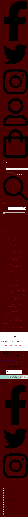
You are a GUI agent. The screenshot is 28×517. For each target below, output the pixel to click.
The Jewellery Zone (14, 262)
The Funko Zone (13, 250)
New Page (5, 229)
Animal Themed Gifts (14, 302)
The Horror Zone (13, 259)
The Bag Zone (13, 243)
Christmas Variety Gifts (15, 304)
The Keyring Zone (14, 264)
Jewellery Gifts (13, 313)
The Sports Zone (13, 285)
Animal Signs (15, 309)
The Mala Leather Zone (15, 266)
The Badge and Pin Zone (15, 241)
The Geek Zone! (10, 236)
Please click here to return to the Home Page (12, 345)
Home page (6, 231)
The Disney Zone (13, 248)
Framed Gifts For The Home (19, 299)
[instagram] (15, 95)
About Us (5, 323)
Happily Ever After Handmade (17, 238)
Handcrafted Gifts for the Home (17, 295)
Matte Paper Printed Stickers (16, 320)
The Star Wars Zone (14, 287)
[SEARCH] (24, 208)
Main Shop (6, 234)
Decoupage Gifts (16, 297)
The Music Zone (13, 271)
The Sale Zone (10, 316)
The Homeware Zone (14, 257)
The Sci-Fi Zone (13, 283)
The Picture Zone (13, 276)
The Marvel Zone (13, 269)
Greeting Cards (13, 311)
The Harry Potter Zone (15, 255)
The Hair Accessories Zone (16, 252)
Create (10, 382)
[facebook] (15, 40)
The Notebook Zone (14, 273)
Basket (10, 174)
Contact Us (6, 325)
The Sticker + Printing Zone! (13, 318)
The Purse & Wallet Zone (15, 280)
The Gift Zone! (10, 292)
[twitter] (15, 66)
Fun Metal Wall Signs (14, 306)
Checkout (20, 174)
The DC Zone (12, 245)
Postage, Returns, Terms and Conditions (13, 327)
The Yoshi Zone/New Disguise (17, 290)
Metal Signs (15, 278)
